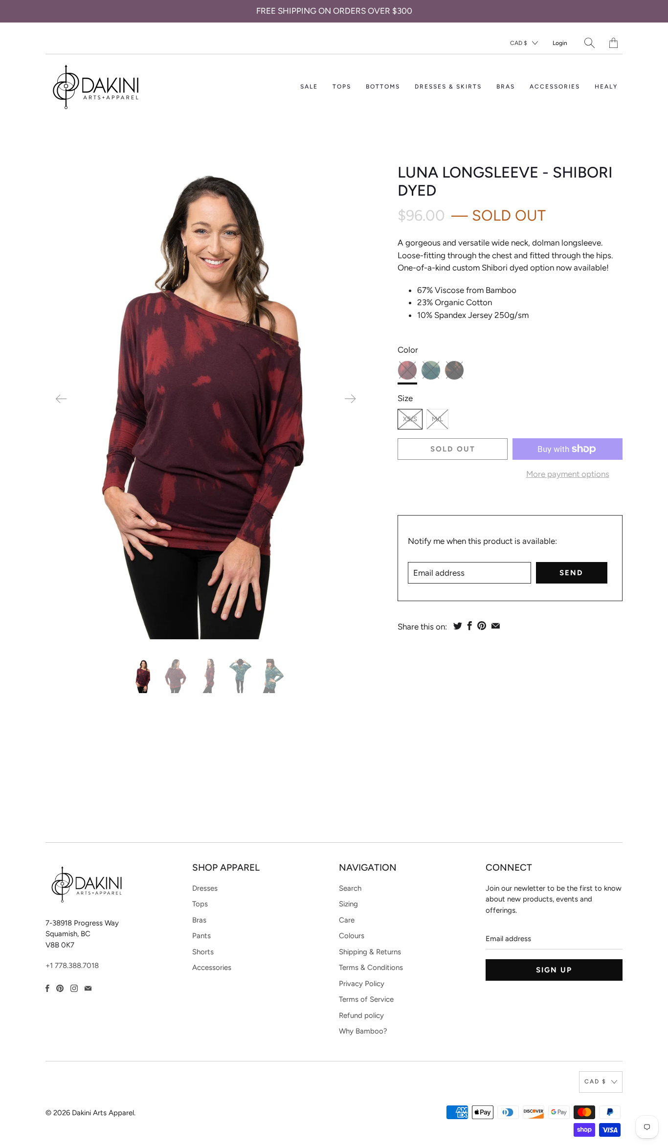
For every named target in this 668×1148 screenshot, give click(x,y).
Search (350, 888)
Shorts (203, 951)
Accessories (211, 967)
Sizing (348, 904)
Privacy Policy (361, 983)
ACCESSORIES (555, 86)
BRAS (505, 86)
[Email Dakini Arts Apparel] (88, 988)
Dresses (205, 888)
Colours (351, 935)
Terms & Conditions (371, 967)
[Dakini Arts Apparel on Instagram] (74, 988)
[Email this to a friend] (495, 625)
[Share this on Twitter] (458, 625)
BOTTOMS (383, 86)
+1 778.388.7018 (72, 965)
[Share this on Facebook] (469, 625)
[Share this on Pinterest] (482, 625)
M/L (437, 419)
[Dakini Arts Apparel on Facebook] (47, 988)
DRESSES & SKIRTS (448, 86)
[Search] (589, 43)
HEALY (606, 86)
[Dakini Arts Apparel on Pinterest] (60, 988)
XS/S (410, 419)
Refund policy (361, 1015)
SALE (309, 86)
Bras (199, 920)
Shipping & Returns (370, 951)
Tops (200, 904)
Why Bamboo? (363, 1031)
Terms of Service (366, 999)
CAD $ (518, 43)
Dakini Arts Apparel (103, 1112)
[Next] (350, 399)
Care (347, 920)
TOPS (342, 86)
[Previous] (61, 399)
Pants (201, 935)
